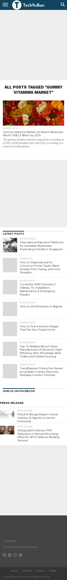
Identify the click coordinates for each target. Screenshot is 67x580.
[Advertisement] (33, 44)
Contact (27, 571)
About (14, 571)
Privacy (40, 571)
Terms (52, 571)
